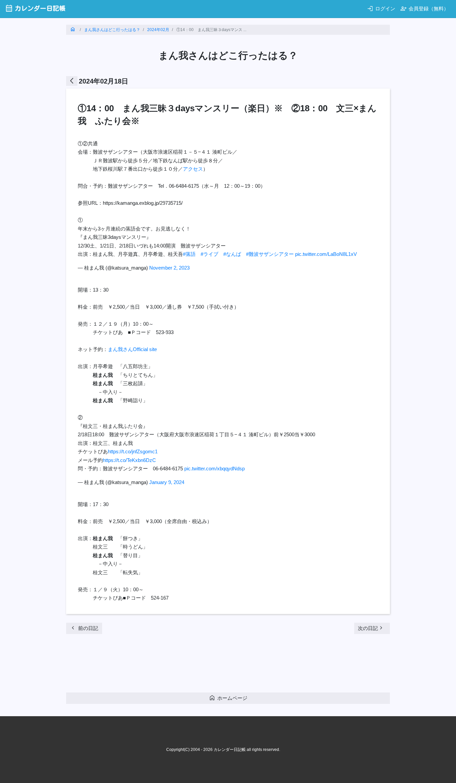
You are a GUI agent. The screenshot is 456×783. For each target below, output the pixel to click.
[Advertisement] (187, 665)
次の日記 (371, 628)
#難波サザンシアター (270, 254)
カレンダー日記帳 (35, 8)
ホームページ (228, 697)
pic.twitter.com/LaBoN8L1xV (326, 254)
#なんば (232, 254)
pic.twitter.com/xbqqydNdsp (214, 468)
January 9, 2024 (166, 482)
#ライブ (209, 254)
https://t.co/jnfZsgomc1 (133, 451)
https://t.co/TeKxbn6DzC (129, 460)
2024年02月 (158, 29)
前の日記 (84, 628)
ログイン (381, 8)
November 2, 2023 (169, 268)
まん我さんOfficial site (132, 349)
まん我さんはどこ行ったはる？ (112, 29)
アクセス (193, 169)
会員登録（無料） (424, 8)
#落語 (189, 254)
